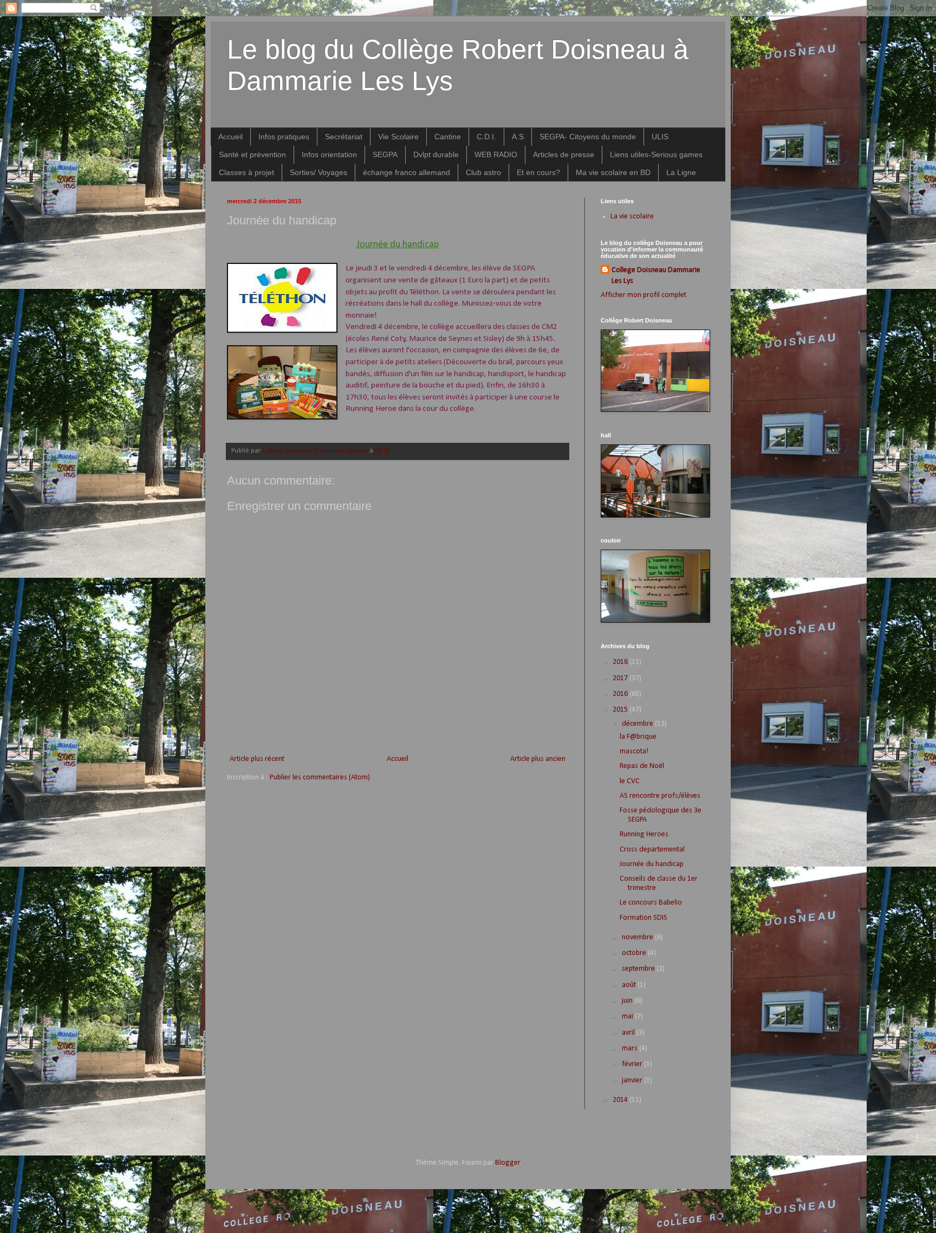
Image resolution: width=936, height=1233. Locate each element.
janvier (633, 1080)
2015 (621, 710)
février (633, 1064)
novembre (638, 937)
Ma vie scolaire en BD (613, 172)
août (630, 985)
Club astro (483, 172)
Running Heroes (644, 834)
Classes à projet (246, 172)
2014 (621, 1100)
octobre (635, 953)
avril (629, 1033)
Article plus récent (257, 759)
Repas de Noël (642, 766)
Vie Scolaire (398, 136)
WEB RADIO (495, 154)
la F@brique (638, 737)
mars (630, 1048)
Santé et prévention (252, 154)
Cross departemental (652, 849)
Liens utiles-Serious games (656, 154)
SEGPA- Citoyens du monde (588, 136)
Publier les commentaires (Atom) (320, 777)
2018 (621, 662)
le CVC (630, 781)
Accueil (230, 136)
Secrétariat (343, 136)
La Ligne (681, 172)
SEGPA (385, 154)
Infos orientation (329, 154)
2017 (621, 678)
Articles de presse (563, 154)
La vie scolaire (632, 216)
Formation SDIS (643, 918)
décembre (638, 724)
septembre (639, 969)
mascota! (634, 751)
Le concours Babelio (651, 903)
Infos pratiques (283, 136)
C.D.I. (486, 136)
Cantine (447, 136)
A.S (518, 136)
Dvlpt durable (436, 154)
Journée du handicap (652, 864)
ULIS (660, 136)
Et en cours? (538, 172)
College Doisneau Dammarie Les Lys (656, 275)
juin (628, 1001)
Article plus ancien (538, 759)
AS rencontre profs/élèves (660, 796)
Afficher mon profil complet (643, 295)
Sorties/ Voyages (318, 172)
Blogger (507, 1163)
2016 (621, 694)
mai (628, 1016)
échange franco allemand (406, 172)
